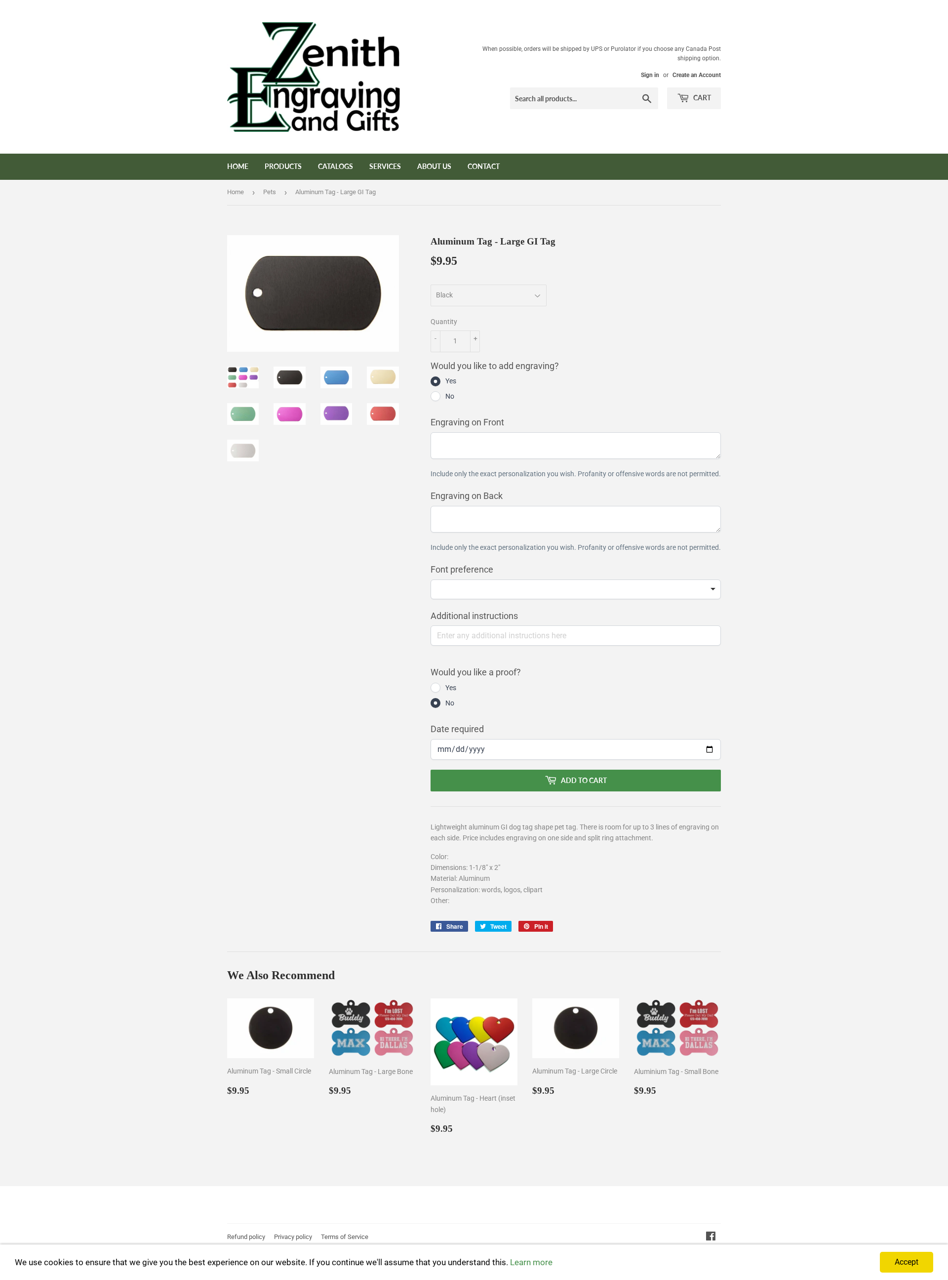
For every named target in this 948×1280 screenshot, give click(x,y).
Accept (906, 1262)
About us (434, 166)
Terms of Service (344, 1236)
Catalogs (335, 166)
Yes (450, 381)
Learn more (531, 1262)
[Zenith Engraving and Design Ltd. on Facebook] (711, 1237)
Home (237, 166)
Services (385, 166)
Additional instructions (474, 616)
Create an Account (696, 75)
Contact (484, 166)
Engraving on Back (467, 496)
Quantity (444, 322)
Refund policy (246, 1236)
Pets (269, 192)
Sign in (650, 75)
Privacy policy (293, 1236)
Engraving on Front (467, 422)
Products (283, 166)
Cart (701, 97)
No (449, 396)
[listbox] (576, 589)
